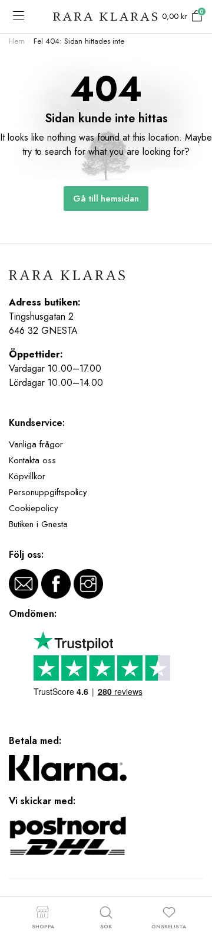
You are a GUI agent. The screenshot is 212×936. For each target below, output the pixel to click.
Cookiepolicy (33, 508)
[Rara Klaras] (106, 16)
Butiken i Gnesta (38, 524)
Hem (17, 41)
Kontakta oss (32, 460)
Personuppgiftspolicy (48, 492)
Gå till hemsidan (106, 198)
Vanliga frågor (36, 444)
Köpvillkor (27, 476)
